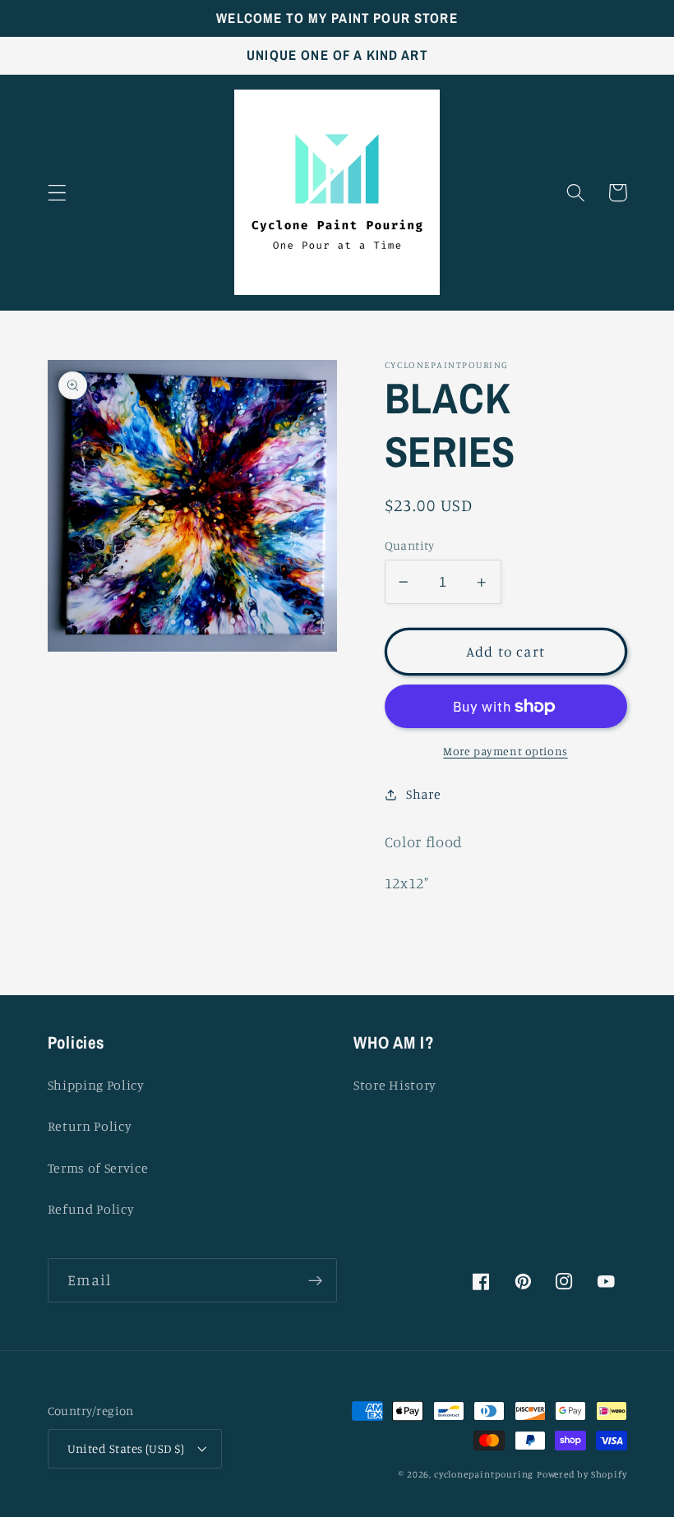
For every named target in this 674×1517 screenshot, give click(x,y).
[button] (57, 193)
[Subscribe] (315, 1280)
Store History (394, 1085)
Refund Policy (91, 1209)
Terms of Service (98, 1168)
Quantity (410, 545)
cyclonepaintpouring (483, 1474)
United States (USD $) (126, 1448)
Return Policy (90, 1126)
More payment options (505, 751)
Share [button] (423, 794)
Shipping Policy (96, 1085)
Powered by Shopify (582, 1474)
